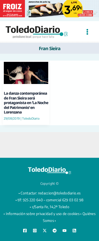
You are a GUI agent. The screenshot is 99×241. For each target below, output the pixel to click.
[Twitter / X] (45, 231)
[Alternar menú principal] (87, 32)
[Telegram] (55, 231)
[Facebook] (25, 231)
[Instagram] (35, 231)
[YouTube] (64, 231)
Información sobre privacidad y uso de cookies (43, 213)
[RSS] (74, 231)
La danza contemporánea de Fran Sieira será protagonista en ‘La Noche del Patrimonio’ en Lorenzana (26, 103)
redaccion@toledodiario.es (59, 193)
